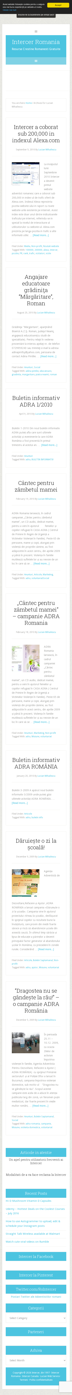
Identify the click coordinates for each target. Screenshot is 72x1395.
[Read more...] (41, 235)
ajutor (35, 967)
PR (21, 253)
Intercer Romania (36, 42)
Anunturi (28, 367)
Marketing (48, 574)
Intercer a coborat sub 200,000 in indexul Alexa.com (36, 133)
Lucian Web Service (50, 1376)
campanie (46, 1123)
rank (25, 253)
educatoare (45, 371)
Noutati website (51, 246)
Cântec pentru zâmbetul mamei (36, 486)
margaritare (28, 374)
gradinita (16, 374)
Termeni (24, 1380)
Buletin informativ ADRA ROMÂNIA (36, 763)
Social (37, 367)
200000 (38, 250)
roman (53, 374)
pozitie (15, 253)
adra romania (33, 1123)
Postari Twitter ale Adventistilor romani (36, 1296)
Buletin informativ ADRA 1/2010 (36, 401)
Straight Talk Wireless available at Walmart (33, 1233)
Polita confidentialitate (41, 1380)
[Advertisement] (39, 79)
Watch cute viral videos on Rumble (27, 1241)
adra (28, 459)
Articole (38, 574)
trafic (32, 253)
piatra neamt (42, 374)
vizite (48, 253)
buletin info (37, 817)
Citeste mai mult (9, 9)
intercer (54, 250)
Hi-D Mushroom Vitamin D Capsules (28, 1200)
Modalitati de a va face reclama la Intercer (36, 1175)
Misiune (35, 736)
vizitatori (40, 253)
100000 (29, 250)
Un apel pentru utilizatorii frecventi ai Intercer (36, 1161)
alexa (46, 250)
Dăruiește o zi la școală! (36, 844)
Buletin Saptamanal (43, 960)
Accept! (58, 5)
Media (27, 246)
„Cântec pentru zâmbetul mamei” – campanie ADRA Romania (36, 612)
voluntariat (37, 578)
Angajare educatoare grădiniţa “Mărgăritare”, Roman (36, 290)
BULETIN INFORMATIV (43, 459)
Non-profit (36, 246)
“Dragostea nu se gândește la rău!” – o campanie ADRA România (36, 1000)
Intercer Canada (30, 1376)
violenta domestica (30, 1127)
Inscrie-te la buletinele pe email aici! (36, 14)
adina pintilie (32, 371)
